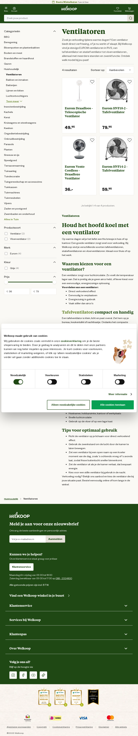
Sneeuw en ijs (11, 155)
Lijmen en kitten (15, 90)
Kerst (7, 117)
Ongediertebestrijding (16, 133)
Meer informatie (118, 394)
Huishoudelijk (11, 69)
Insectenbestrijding (15, 106)
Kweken (8, 128)
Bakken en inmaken (17, 80)
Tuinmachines (12, 192)
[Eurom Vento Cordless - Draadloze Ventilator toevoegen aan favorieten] (92, 140)
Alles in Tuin (11, 219)
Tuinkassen (10, 187)
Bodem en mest (13, 53)
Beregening (10, 42)
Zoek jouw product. (17, 18)
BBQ (6, 37)
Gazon (7, 64)
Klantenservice (21, 567)
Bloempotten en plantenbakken (22, 47)
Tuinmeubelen (12, 198)
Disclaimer (104, 726)
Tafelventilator (77, 312)
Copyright (42, 726)
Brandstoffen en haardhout (19, 58)
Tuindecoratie (12, 176)
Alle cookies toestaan (112, 404)
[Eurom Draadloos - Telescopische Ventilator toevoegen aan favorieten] (92, 82)
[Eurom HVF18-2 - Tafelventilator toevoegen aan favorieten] (129, 82)
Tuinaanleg (10, 171)
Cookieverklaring (61, 726)
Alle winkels (121, 726)
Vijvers (8, 203)
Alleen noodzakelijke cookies (68, 404)
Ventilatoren (14, 74)
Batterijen (11, 85)
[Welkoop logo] (69, 8)
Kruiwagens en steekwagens (20, 123)
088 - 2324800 (64, 578)
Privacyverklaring (84, 726)
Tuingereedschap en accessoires (23, 182)
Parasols (9, 144)
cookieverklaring (71, 341)
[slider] (6, 282)
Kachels (8, 112)
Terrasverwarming (14, 166)
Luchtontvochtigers (17, 96)
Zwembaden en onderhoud (19, 214)
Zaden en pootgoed (15, 208)
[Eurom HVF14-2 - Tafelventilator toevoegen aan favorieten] (129, 140)
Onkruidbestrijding (14, 139)
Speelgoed (10, 160)
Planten (8, 149)
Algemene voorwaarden (19, 726)
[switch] (52, 382)
